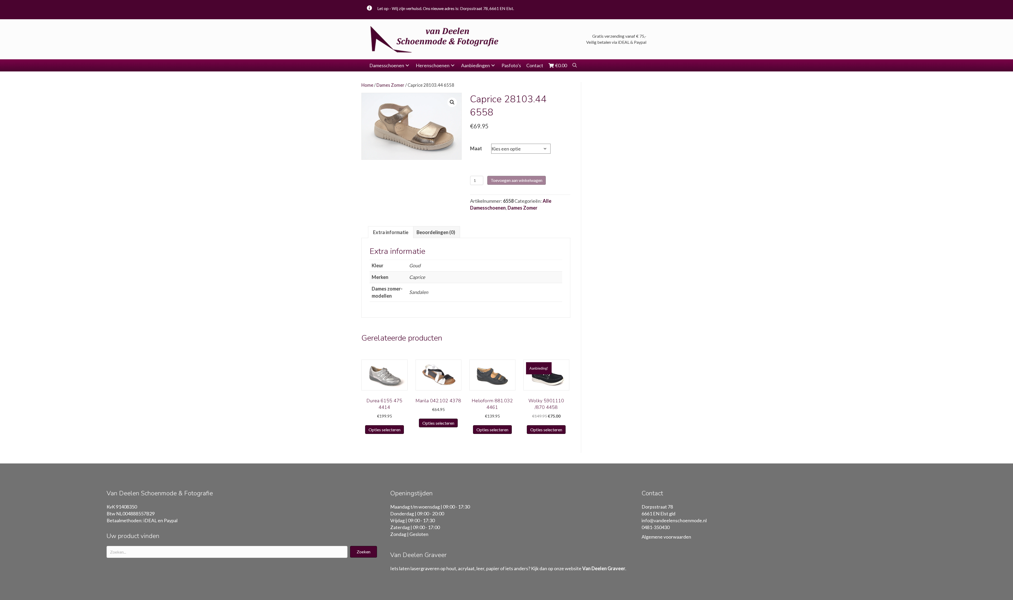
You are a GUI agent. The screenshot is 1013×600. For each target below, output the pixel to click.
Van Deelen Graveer (603, 568)
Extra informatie (390, 232)
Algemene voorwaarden (666, 537)
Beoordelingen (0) (436, 232)
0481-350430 (656, 527)
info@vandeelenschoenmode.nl (674, 520)
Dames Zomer (390, 85)
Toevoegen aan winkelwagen (516, 180)
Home (367, 85)
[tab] (390, 232)
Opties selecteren (384, 429)
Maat (476, 148)
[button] (407, 65)
